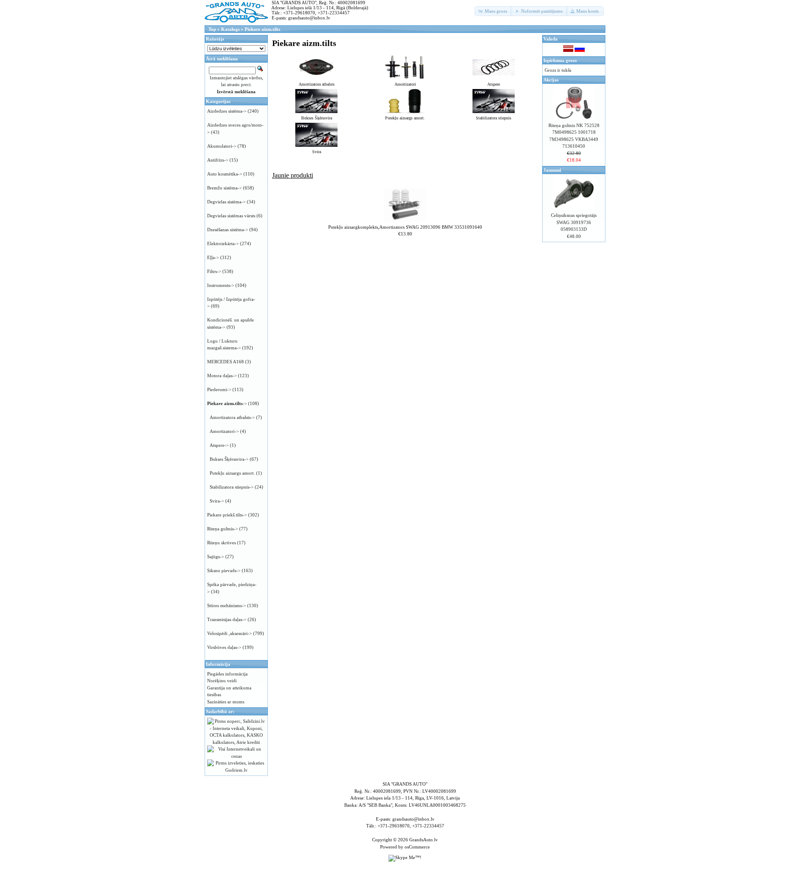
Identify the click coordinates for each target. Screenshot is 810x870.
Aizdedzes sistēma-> (226, 110)
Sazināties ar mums (225, 701)
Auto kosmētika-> (224, 173)
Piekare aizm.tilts (262, 29)
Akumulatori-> (221, 146)
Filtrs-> (214, 271)
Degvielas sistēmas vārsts (231, 215)
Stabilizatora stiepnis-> (232, 486)
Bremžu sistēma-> (224, 187)
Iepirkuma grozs (560, 60)
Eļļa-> (213, 257)
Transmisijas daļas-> (226, 619)
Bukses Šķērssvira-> (229, 459)
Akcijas (551, 79)
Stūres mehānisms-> (226, 605)
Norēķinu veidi (222, 680)
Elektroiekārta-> (223, 243)
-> (227, 403)
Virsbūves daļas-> (224, 647)
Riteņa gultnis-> (222, 528)
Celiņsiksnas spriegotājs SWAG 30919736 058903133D (574, 222)
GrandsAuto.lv (423, 839)
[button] (493, 11)
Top (212, 29)
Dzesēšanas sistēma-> (227, 229)
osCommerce (417, 846)
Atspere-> (219, 445)
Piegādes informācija (227, 673)
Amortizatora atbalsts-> (232, 417)
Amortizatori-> (224, 431)
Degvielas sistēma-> (226, 201)
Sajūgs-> (215, 556)
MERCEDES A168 (225, 361)
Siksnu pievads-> (223, 570)
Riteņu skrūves (221, 542)
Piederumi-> (219, 389)
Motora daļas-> (222, 375)
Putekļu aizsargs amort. (232, 473)
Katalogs (230, 29)
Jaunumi (552, 170)
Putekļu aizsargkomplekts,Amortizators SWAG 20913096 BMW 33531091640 (405, 227)
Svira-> (217, 500)
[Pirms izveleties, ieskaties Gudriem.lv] (236, 770)
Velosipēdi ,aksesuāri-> (229, 633)
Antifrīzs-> (217, 159)
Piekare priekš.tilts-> (227, 514)
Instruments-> (220, 285)
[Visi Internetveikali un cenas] (236, 756)
